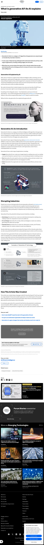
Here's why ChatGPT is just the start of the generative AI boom (17, 315)
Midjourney (32, 93)
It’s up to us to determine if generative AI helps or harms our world (18, 317)
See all (41, 425)
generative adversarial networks (32, 140)
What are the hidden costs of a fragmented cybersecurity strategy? (10, 441)
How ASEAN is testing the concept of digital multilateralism (31, 441)
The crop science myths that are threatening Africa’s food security (9, 482)
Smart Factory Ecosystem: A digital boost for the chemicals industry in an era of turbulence (32, 483)
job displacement (38, 204)
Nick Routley (4, 51)
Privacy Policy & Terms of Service (22, 538)
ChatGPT (23, 95)
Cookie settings (34, 542)
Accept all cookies (34, 535)
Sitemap (22, 540)
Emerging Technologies (7, 6)
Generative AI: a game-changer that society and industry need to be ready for (21, 320)
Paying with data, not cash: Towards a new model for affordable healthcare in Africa (11, 462)
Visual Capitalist (6, 18)
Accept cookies (22, 333)
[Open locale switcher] (1, 541)
